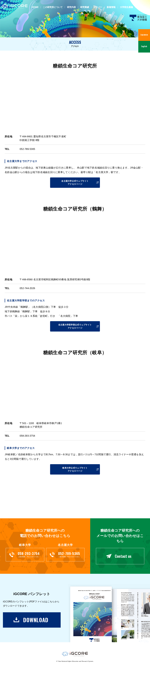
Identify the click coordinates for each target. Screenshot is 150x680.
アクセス (142, 7)
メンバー (97, 7)
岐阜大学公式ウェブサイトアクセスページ (74, 469)
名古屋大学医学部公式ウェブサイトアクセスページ (75, 326)
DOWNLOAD (35, 620)
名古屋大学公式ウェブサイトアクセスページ (74, 182)
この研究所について (53, 7)
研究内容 (71, 7)
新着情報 (111, 7)
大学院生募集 (126, 7)
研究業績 (84, 7)
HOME (35, 7)
